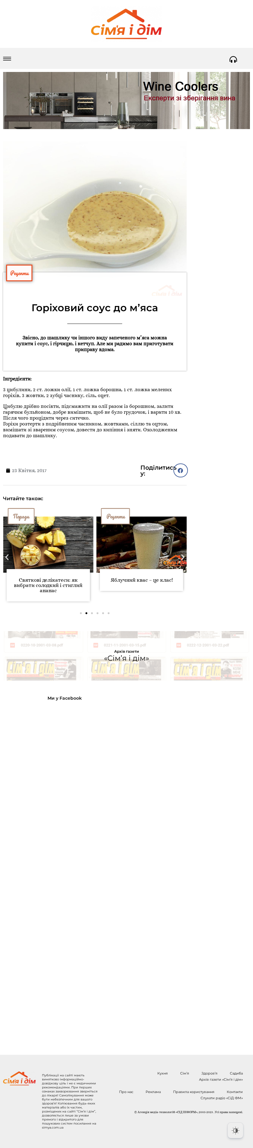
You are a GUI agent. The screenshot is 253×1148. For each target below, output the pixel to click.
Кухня (162, 1073)
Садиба (236, 1073)
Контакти (235, 1092)
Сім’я (184, 1073)
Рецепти (19, 273)
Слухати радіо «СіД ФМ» (222, 1098)
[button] (180, 470)
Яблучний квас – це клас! (141, 580)
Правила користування (193, 1092)
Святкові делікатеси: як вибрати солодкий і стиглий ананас (48, 585)
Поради (21, 516)
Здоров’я (209, 1073)
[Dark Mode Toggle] (235, 1130)
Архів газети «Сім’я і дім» (221, 1079)
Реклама (153, 1092)
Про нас (126, 1092)
